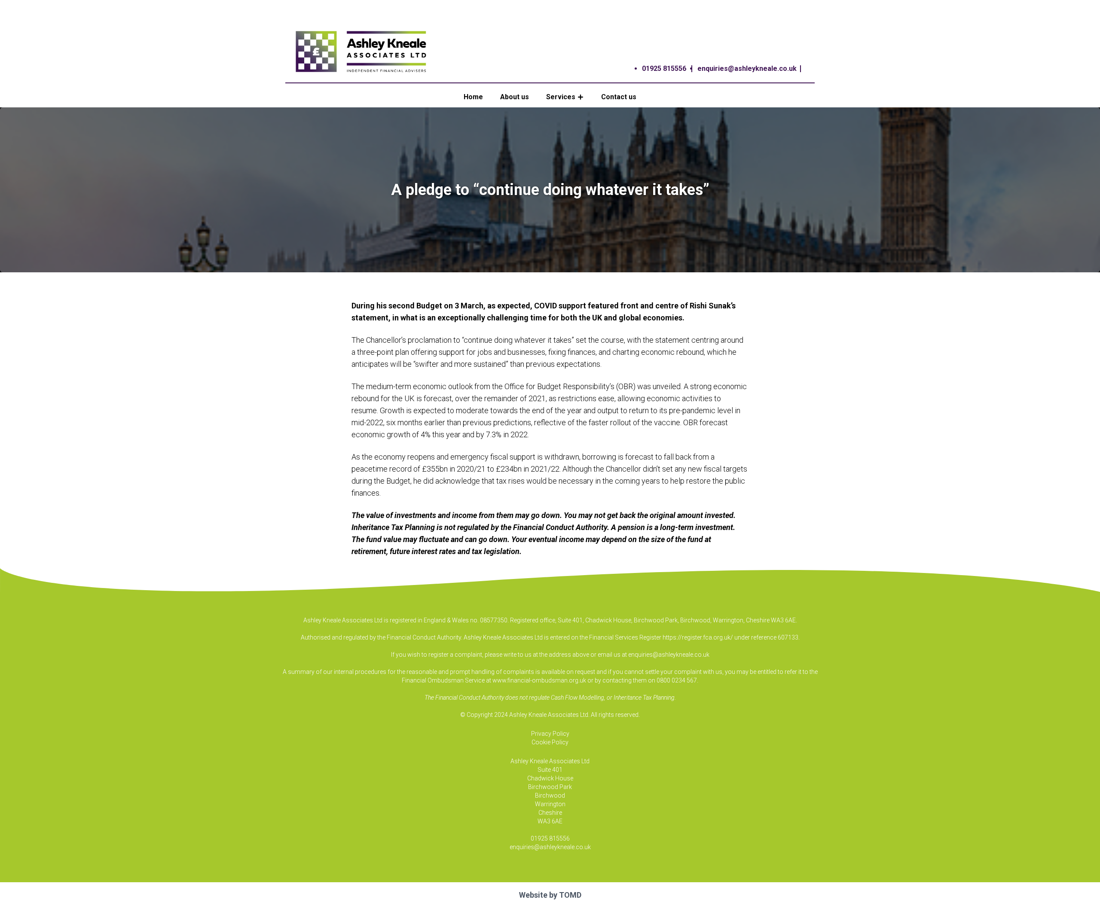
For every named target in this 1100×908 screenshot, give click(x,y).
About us (514, 97)
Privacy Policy (550, 733)
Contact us (618, 97)
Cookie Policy (550, 742)
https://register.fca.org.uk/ (698, 637)
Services (560, 97)
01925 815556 (664, 68)
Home (473, 97)
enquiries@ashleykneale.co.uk (747, 68)
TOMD (570, 894)
